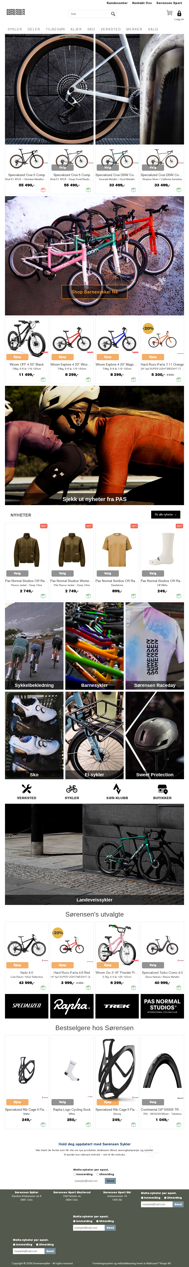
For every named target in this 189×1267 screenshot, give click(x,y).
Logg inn (179, 19)
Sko (91, 29)
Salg (153, 29)
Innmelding (84, 1174)
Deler (34, 29)
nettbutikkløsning (126, 1263)
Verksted (111, 29)
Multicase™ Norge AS (159, 1263)
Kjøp (17, 357)
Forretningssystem (103, 1263)
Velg (62, 167)
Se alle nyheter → (166, 514)
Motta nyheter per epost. (91, 1169)
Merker (134, 29)
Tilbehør (55, 29)
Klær (76, 29)
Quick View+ (16, 169)
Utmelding (106, 1174)
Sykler (15, 29)
